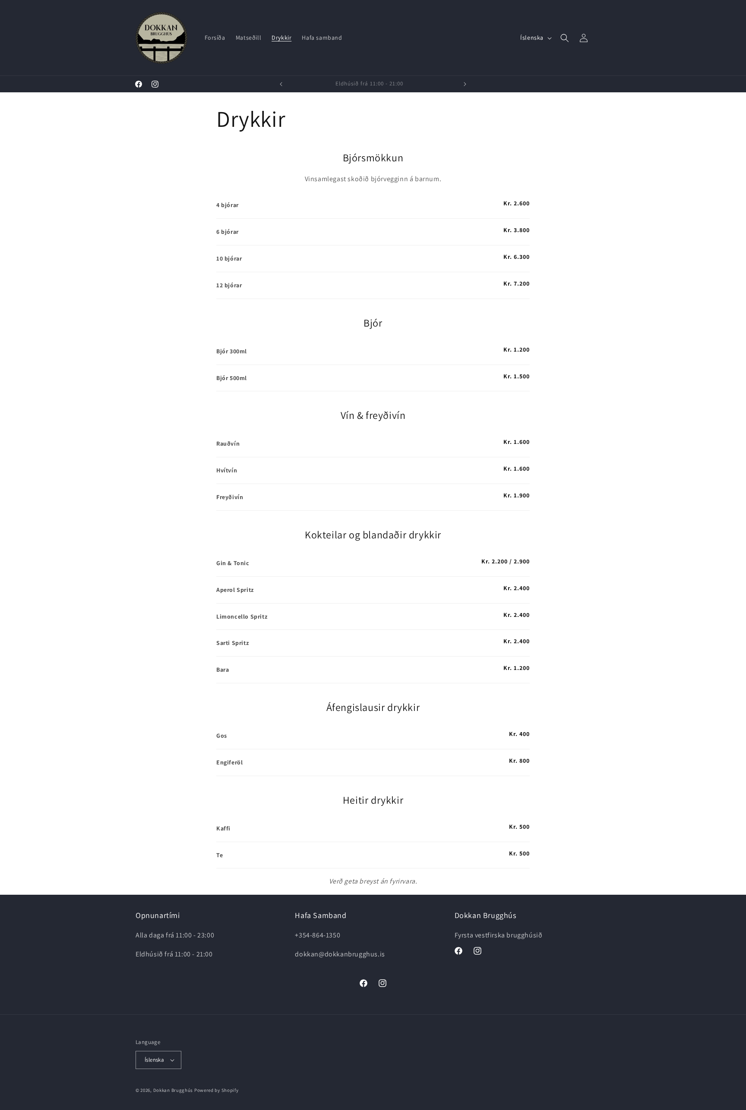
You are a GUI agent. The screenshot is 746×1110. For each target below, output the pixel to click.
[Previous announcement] (281, 84)
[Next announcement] (464, 84)
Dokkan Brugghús (173, 1090)
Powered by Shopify (216, 1090)
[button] (564, 37)
